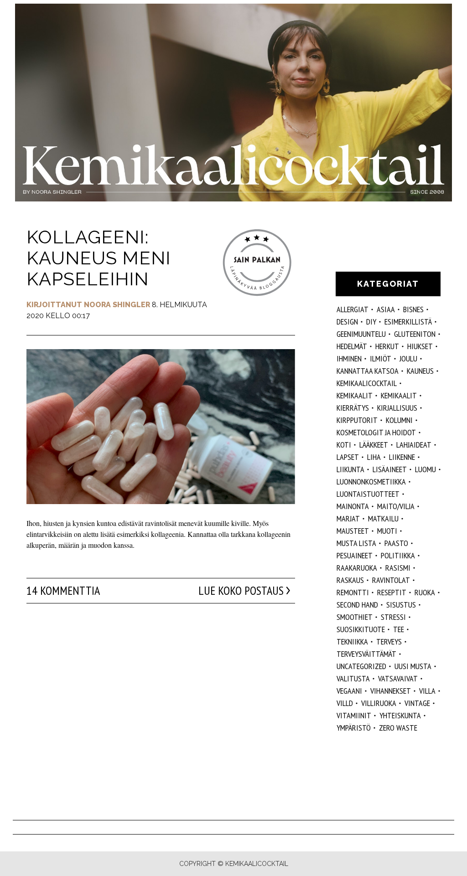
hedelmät (352, 346)
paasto (396, 543)
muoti (387, 531)
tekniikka (352, 641)
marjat (348, 518)
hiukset (420, 346)
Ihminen (349, 358)
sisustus (401, 604)
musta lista (356, 543)
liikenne (402, 457)
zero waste (398, 727)
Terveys (389, 641)
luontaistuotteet (368, 494)
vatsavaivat (398, 678)
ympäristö (354, 727)
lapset (348, 457)
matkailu (383, 518)
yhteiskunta (400, 715)
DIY (371, 321)
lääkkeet (373, 444)
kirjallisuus (397, 407)
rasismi (397, 567)
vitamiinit (354, 715)
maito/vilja (396, 506)
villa (427, 690)
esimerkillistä (408, 321)
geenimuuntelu (361, 334)
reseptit (391, 592)
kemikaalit (355, 395)
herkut (387, 346)
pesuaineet (355, 555)
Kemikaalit (399, 395)
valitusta (353, 678)
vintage (417, 703)
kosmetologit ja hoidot (376, 432)
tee (398, 629)
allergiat (352, 309)
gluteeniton (415, 334)
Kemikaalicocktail (367, 383)
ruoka (425, 592)
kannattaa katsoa (368, 371)
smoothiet (355, 617)
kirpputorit (357, 420)
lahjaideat (413, 444)
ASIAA (386, 309)
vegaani (349, 690)
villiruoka (378, 703)
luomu (425, 469)
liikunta (350, 469)
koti (344, 444)
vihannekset (390, 690)
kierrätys (353, 407)
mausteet (353, 531)
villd (345, 703)
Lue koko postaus (241, 590)
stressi (393, 617)
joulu (408, 358)
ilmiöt (380, 358)
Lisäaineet (390, 469)
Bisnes (413, 309)
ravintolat (391, 580)
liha (374, 457)
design (347, 321)
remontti (353, 592)
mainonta (353, 506)
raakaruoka (357, 567)
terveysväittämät (366, 654)
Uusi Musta (412, 666)
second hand (357, 604)
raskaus (350, 580)
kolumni (399, 420)
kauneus (420, 371)
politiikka (398, 555)
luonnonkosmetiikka (371, 481)
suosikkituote (361, 629)
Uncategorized (361, 666)
